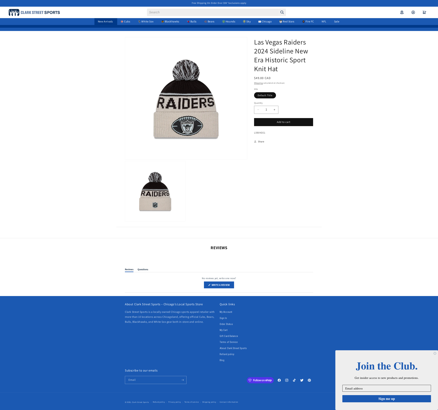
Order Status (226, 324)
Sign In (223, 318)
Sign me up (386, 398)
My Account (226, 312)
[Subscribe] (182, 380)
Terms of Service (229, 342)
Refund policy (227, 354)
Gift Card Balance (229, 336)
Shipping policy (209, 402)
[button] (424, 12)
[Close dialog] (435, 353)
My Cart (224, 330)
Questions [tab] (143, 270)
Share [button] (261, 141)
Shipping (258, 83)
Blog (222, 360)
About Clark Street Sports (233, 348)
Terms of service (191, 402)
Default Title (265, 95)
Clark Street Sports (140, 402)
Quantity (258, 102)
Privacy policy (174, 402)
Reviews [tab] (129, 270)
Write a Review (222, 285)
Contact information (229, 402)
